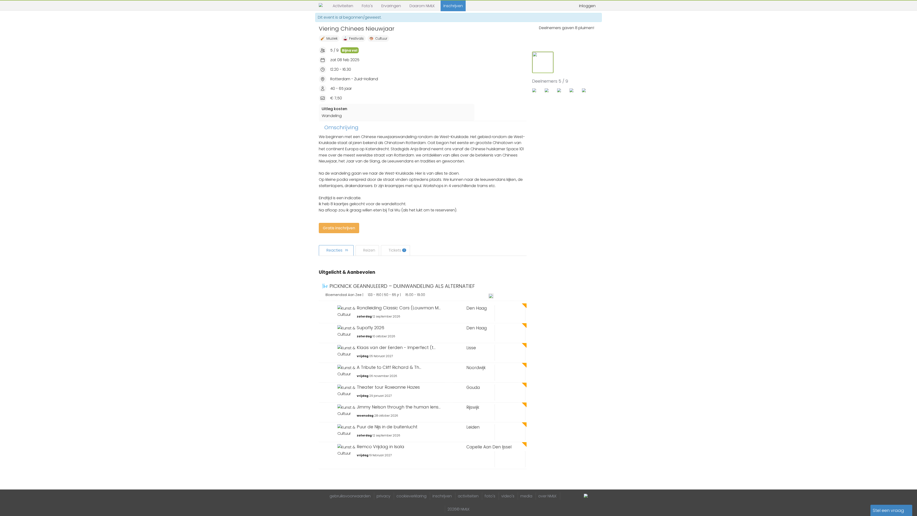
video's (507, 496)
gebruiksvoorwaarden (350, 496)
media (526, 496)
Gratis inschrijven (339, 228)
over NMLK (547, 496)
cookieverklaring (411, 496)
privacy (383, 496)
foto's (490, 496)
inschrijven (442, 496)
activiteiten (468, 496)
